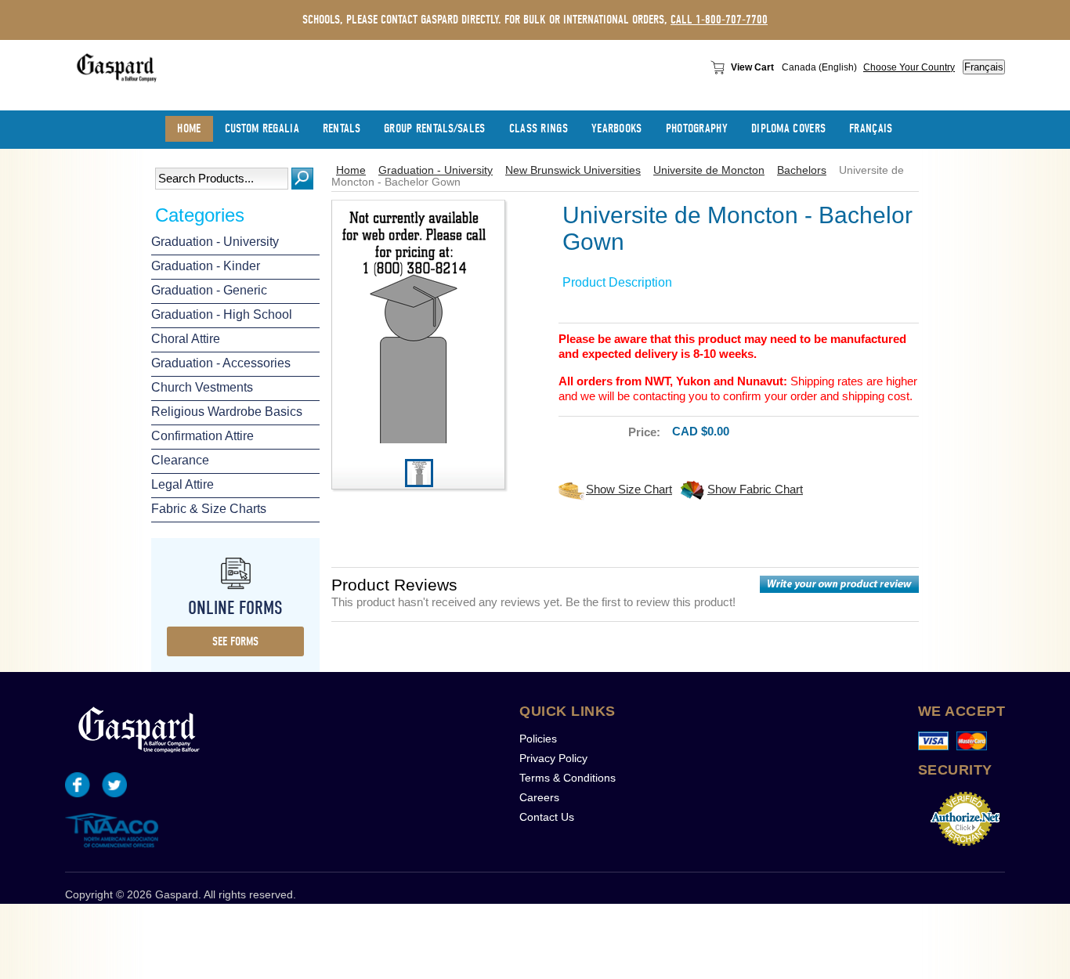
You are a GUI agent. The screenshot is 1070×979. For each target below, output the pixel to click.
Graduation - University (215, 241)
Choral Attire (185, 338)
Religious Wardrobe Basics (226, 411)
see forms (235, 641)
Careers (539, 797)
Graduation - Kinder (205, 266)
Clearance (180, 460)
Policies (538, 738)
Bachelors (801, 170)
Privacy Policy (553, 758)
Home (351, 170)
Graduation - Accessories (221, 363)
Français (983, 67)
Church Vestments (202, 387)
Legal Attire (182, 484)
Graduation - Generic (209, 290)
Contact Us (546, 817)
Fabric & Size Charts (208, 508)
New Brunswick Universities (573, 170)
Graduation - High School (221, 314)
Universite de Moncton (709, 170)
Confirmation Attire (202, 436)
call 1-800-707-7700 (719, 20)
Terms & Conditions (567, 777)
